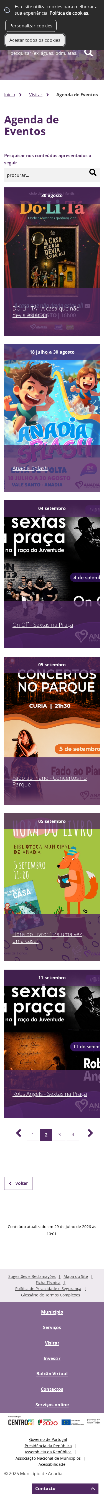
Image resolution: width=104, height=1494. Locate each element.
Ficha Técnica (48, 1282)
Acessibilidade (52, 1464)
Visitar (35, 95)
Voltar (22, 1183)
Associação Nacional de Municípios (48, 1458)
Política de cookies (69, 13)
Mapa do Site (76, 1276)
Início (9, 95)
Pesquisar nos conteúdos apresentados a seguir (47, 159)
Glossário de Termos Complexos (50, 1295)
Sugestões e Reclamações (32, 1276)
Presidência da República (48, 1445)
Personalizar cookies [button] (30, 26)
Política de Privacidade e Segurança (48, 1288)
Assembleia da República (48, 1451)
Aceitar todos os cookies (34, 40)
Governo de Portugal (48, 1439)
